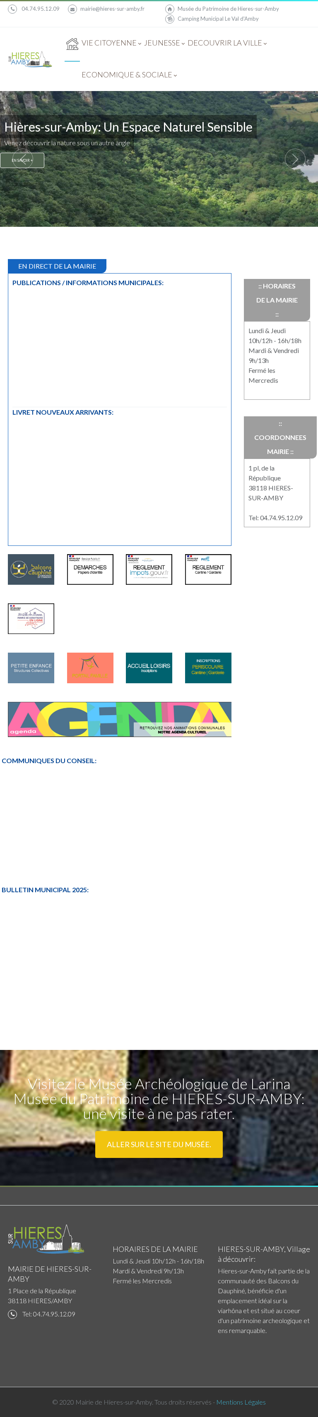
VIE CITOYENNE (109, 42)
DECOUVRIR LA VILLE (225, 42)
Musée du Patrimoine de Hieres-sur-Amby (228, 8)
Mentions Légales (241, 1402)
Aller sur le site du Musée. (159, 1144)
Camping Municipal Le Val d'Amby (218, 18)
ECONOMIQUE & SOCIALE (127, 74)
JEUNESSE (162, 42)
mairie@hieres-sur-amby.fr (112, 8)
